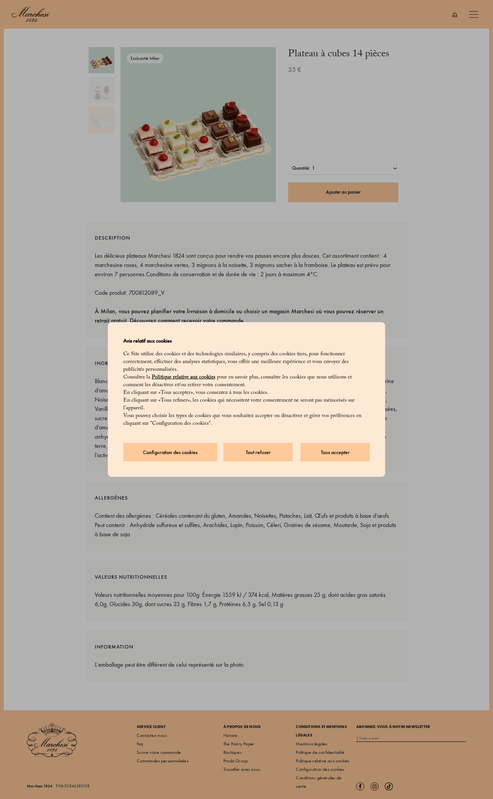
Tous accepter (335, 452)
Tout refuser (258, 452)
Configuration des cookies (170, 452)
